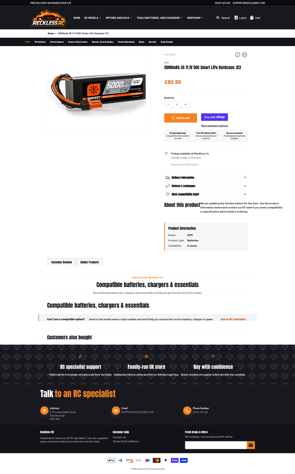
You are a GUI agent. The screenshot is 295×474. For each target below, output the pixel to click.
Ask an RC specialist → (235, 319)
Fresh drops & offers (196, 432)
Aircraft (152, 42)
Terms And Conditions (126, 441)
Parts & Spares (57, 42)
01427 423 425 (222, 3)
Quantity (169, 97)
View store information (185, 164)
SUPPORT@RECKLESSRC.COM (249, 3)
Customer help (121, 432)
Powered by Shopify (156, 469)
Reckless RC (47, 432)
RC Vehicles (40, 42)
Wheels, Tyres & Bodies (102, 42)
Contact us (119, 437)
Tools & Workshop (126, 42)
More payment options (214, 125)
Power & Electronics (77, 42)
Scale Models (167, 42)
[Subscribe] (251, 445)
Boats (141, 42)
